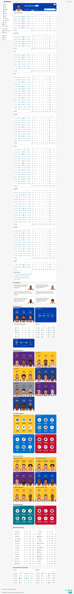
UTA (25, 61)
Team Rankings (39, 308)
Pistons (18, 328)
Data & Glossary (7, 30)
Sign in (68, 1)
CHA (25, 212)
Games (32, 9)
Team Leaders (16, 308)
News (5, 24)
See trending (17, 279)
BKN (25, 131)
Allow (70, 592)
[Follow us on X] (71, 590)
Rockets (40, 540)
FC (5, 11)
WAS (25, 66)
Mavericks (40, 556)
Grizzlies (40, 558)
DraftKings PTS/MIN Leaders (41, 487)
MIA (25, 194)
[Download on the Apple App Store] (66, 590)
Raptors (18, 337)
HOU (25, 106)
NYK (25, 179)
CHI (24, 100)
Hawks (18, 543)
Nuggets (40, 536)
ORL (25, 156)
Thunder (40, 531)
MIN (24, 118)
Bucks (18, 554)
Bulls (18, 556)
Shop (5, 39)
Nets (18, 558)
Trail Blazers (41, 547)
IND (24, 55)
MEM (28, 573)
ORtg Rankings (16, 415)
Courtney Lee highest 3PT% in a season (22, 277)
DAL (25, 86)
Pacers (18, 561)
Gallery (5, 32)
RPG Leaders (38, 352)
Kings (40, 561)
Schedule (37, 324)
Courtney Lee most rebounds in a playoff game (23, 273)
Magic (18, 547)
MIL (24, 93)
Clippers (40, 549)
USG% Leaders (16, 472)
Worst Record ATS (39, 506)
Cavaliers (18, 334)
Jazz (39, 563)
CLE (24, 84)
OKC (25, 68)
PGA (6, 18)
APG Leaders (16, 368)
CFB (5, 6)
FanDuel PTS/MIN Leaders (19, 487)
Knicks (37, 5)
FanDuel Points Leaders (18, 458)
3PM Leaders (38, 383)
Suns (40, 545)
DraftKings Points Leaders (41, 458)
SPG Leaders (38, 368)
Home (3, 589)
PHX (25, 140)
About (5, 35)
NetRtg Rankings (17, 435)
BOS (25, 97)
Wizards (18, 563)
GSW (25, 16)
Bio (37, 9)
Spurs (31, 344)
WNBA (6, 9)
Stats (29, 9)
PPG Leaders (16, 352)
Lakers (40, 538)
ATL (25, 133)
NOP (25, 64)
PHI (24, 158)
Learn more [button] (22, 592)
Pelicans (40, 554)
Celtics (18, 330)
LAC (25, 59)
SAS (25, 79)
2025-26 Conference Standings (20, 324)
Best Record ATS (17, 506)
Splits (35, 9)
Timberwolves (41, 543)
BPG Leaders (16, 383)
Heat (18, 552)
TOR (25, 161)
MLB (6, 7)
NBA (6, 13)
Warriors (40, 552)
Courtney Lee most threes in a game (22, 275)
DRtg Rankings (38, 415)
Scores (5, 22)
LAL (24, 104)
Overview (26, 9)
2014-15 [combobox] (46, 9)
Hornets (18, 549)
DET (25, 88)
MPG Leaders (38, 472)
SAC (25, 77)
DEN (25, 91)
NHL (6, 15)
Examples (6, 28)
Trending (10, 589)
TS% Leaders (16, 397)
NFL (5, 16)
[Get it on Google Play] (69, 590)
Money (6, 20)
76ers (18, 545)
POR (25, 36)
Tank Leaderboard (39, 435)
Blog (5, 37)
